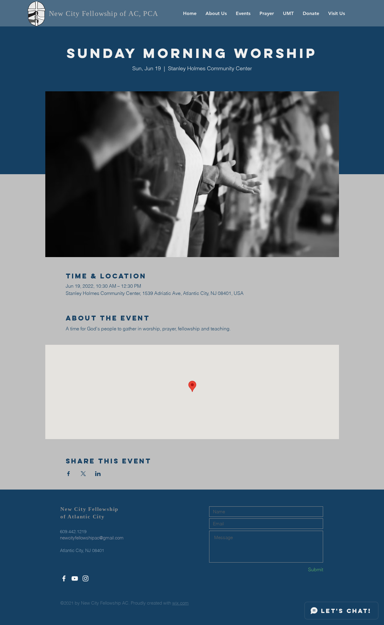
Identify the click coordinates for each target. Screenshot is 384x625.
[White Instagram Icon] (85, 578)
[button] (216, 13)
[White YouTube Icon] (75, 578)
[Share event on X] (83, 473)
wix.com (180, 603)
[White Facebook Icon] (64, 578)
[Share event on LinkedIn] (98, 473)
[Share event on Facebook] (68, 473)
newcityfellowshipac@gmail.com (92, 538)
